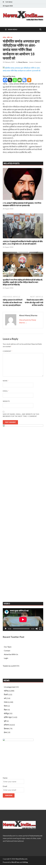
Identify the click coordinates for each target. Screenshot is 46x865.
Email (6, 391)
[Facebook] (5, 80)
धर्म (5, 698)
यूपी (5, 721)
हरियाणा (6, 725)
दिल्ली (6, 694)
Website (6, 401)
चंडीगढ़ (4, 37)
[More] (29, 80)
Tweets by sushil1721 (11, 666)
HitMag (25, 862)
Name (6, 381)
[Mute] (37, 629)
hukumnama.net (36, 836)
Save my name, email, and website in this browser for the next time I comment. (21, 415)
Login (6, 658)
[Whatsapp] (15, 80)
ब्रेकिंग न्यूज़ (9, 37)
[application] (23, 619)
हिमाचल (6, 728)
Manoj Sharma (23, 62)
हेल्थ (5, 732)
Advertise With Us (11, 654)
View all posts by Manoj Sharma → (27, 321)
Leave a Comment (35, 62)
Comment (7, 351)
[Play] (6, 629)
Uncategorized (9, 687)
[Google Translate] (24, 80)
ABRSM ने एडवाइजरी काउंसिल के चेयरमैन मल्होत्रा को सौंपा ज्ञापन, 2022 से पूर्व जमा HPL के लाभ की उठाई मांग (23, 242)
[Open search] (40, 29)
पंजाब (5, 702)
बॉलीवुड (6, 713)
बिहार (5, 710)
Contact (7, 650)
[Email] (19, 80)
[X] (10, 80)
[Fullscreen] (40, 629)
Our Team (7, 647)
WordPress (15, 862)
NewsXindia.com (21, 859)
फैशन (5, 706)
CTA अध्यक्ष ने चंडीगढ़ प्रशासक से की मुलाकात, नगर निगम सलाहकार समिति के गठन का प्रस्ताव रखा (22, 204)
